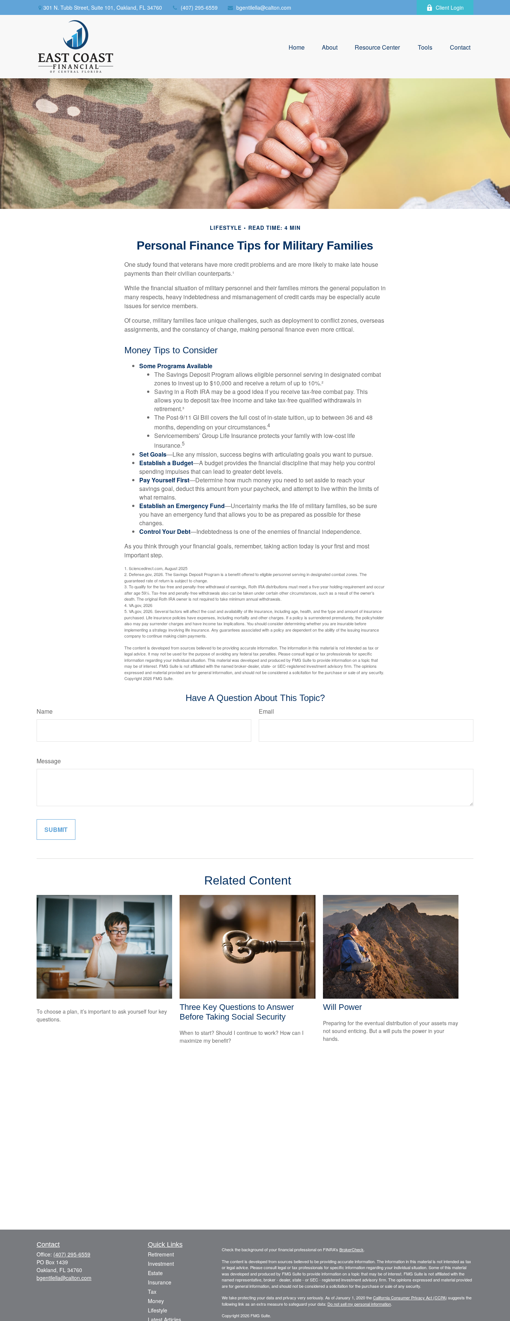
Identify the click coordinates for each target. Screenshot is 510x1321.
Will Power (342, 1007)
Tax (152, 1291)
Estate (155, 1273)
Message (49, 761)
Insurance (159, 1282)
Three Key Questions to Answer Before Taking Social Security (237, 1011)
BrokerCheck (351, 1249)
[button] (297, 46)
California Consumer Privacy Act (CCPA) (410, 1297)
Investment (161, 1263)
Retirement (161, 1254)
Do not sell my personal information (359, 1304)
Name (45, 711)
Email (266, 711)
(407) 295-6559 (199, 7)
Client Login (450, 7)
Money (156, 1301)
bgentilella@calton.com (263, 7)
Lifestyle (157, 1310)
